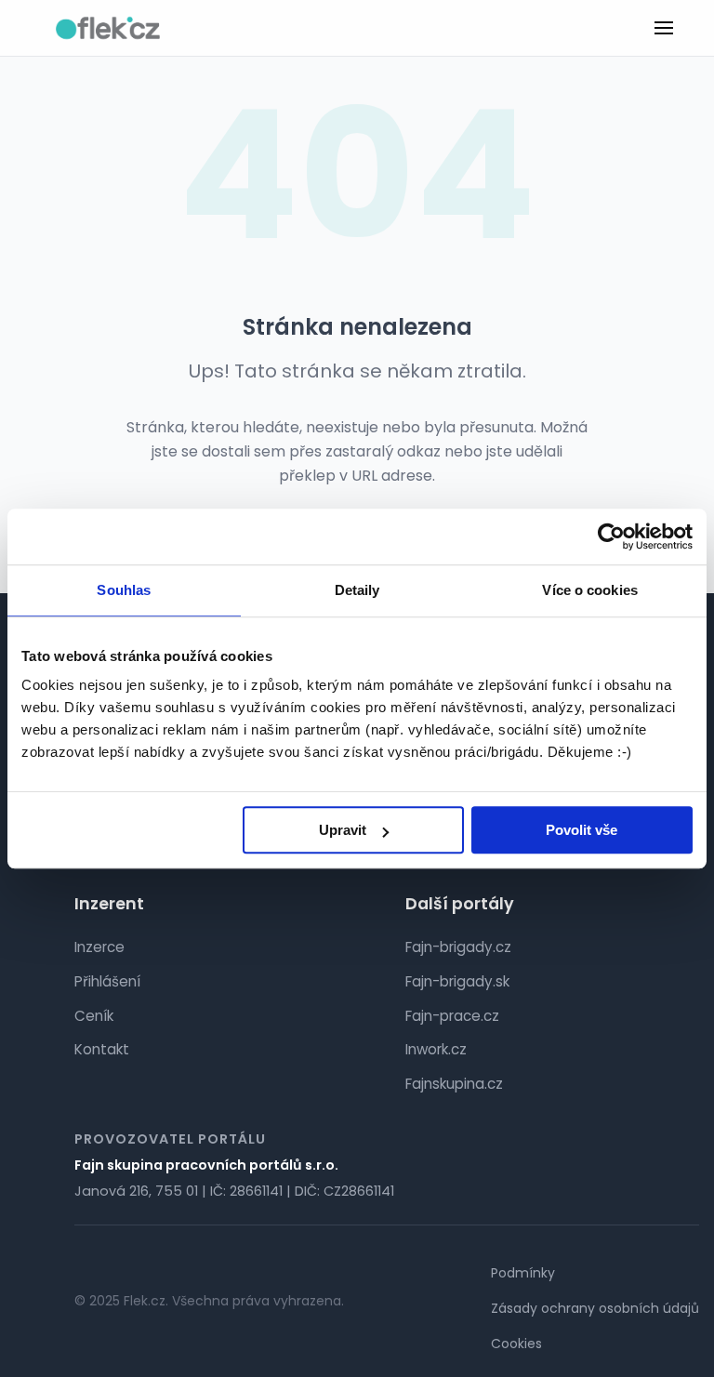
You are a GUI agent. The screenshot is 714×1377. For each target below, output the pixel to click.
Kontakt (101, 1049)
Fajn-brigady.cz (458, 947)
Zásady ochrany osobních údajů (595, 1308)
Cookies (516, 1343)
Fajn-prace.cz (452, 1016)
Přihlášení (107, 981)
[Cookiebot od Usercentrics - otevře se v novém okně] (611, 536)
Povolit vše (581, 830)
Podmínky (523, 1273)
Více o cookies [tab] (589, 590)
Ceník (93, 1016)
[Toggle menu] (663, 27)
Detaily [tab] (357, 590)
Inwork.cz (436, 1049)
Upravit (342, 830)
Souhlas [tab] (124, 590)
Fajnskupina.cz (454, 1083)
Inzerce (99, 947)
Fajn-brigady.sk (457, 981)
